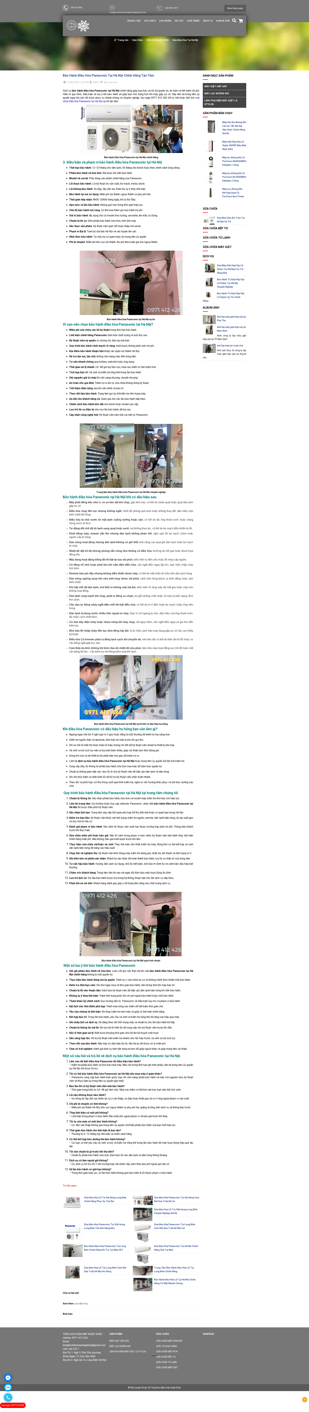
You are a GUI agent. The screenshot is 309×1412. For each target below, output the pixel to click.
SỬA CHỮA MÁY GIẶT (217, 247)
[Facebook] (65, 1376)
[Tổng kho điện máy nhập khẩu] (78, 25)
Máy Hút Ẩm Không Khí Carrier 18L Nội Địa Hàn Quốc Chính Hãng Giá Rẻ (234, 128)
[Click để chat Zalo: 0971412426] (8, 1387)
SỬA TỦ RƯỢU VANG (166, 1346)
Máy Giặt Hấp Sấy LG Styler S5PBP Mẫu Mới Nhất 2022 (234, 145)
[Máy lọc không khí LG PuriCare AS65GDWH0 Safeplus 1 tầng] (211, 162)
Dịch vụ (208, 21)
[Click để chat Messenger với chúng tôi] (8, 1378)
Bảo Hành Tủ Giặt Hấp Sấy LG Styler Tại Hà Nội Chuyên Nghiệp (230, 283)
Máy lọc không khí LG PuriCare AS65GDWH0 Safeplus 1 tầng (234, 161)
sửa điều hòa (81, 1303)
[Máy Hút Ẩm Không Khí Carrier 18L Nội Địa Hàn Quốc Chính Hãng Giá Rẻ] (211, 126)
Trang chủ (134, 21)
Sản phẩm (165, 21)
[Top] (304, 1399)
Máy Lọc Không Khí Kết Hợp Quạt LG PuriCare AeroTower (233, 193)
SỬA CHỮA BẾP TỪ (215, 228)
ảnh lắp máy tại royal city (230, 345)
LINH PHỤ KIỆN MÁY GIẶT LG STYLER (221, 102)
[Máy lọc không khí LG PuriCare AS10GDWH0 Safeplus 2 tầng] (211, 177)
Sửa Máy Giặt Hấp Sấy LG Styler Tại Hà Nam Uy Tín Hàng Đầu (230, 269)
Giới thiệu (193, 21)
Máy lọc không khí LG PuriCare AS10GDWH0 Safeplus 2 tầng (234, 177)
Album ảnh (223, 21)
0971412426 (76, 7)
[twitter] (72, 1376)
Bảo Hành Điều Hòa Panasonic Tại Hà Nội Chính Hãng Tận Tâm (108, 75)
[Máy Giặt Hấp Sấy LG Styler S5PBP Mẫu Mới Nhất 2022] (211, 146)
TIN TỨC (179, 21)
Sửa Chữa (150, 21)
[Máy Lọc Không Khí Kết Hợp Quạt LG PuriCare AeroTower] (211, 192)
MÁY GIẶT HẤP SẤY (215, 86)
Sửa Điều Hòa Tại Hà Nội (185, 40)
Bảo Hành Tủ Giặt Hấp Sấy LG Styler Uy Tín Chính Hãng (223, 297)
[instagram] (83, 1376)
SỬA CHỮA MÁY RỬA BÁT (169, 1341)
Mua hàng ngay (235, 8)
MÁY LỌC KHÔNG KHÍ (216, 93)
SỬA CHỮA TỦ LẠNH (216, 237)
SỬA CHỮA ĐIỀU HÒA (158, 40)
